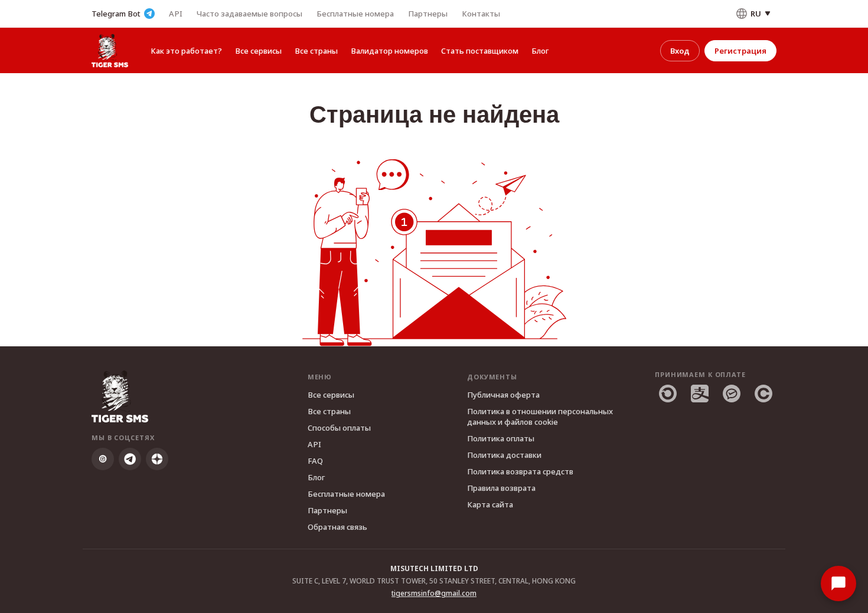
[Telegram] (130, 459)
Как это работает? (186, 50)
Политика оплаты (500, 438)
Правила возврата (501, 488)
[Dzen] (157, 459)
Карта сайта (490, 504)
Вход (680, 50)
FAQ (315, 460)
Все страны (316, 50)
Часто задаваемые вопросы (249, 13)
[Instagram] (103, 459)
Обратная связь (337, 527)
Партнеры (428, 13)
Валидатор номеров (389, 50)
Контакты (481, 13)
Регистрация (740, 50)
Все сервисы (258, 50)
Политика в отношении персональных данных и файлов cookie (540, 416)
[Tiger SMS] (110, 50)
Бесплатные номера (355, 13)
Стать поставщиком (479, 50)
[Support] (838, 583)
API (175, 13)
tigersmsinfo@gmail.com (434, 593)
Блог (540, 50)
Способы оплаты (339, 427)
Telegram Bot (116, 13)
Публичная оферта (503, 394)
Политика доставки (504, 455)
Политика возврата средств (520, 471)
